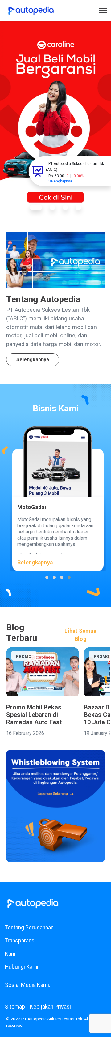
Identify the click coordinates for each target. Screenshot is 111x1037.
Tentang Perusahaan (29, 927)
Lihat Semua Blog (80, 635)
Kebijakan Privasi (50, 1007)
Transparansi (20, 940)
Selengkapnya (32, 359)
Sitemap (15, 1007)
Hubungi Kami (21, 967)
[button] (36, 207)
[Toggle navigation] (103, 10)
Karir (10, 954)
